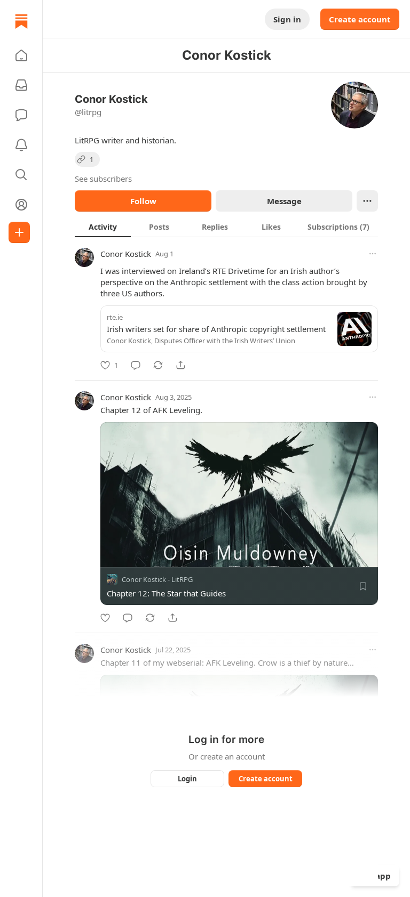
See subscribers (103, 178)
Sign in (287, 19)
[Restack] (158, 365)
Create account (360, 19)
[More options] (372, 253)
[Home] (21, 21)
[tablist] (226, 226)
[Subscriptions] (21, 85)
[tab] (103, 226)
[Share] (180, 365)
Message (284, 201)
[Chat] (21, 115)
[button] (21, 55)
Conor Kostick (125, 253)
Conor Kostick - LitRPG (157, 579)
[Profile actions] (367, 201)
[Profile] (21, 204)
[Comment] (136, 365)
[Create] (19, 232)
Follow (143, 201)
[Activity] (21, 145)
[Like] (105, 617)
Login (187, 778)
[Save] (363, 586)
